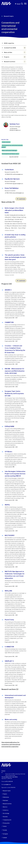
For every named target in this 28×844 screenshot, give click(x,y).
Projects (14, 57)
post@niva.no (7, 784)
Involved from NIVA (14, 48)
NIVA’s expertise (9, 43)
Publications (6, 797)
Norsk (18, 4)
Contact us (5, 810)
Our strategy (6, 813)
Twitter (5, 826)
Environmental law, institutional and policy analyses (12, 146)
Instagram (5, 833)
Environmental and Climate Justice (10, 153)
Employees (5, 800)
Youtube (5, 830)
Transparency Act (7, 819)
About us (5, 806)
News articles (14, 52)
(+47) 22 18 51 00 (9, 781)
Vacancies (5, 816)
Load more (22, 199)
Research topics (9, 16)
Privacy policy (6, 823)
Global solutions (6, 142)
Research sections (14, 61)
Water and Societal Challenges (9, 150)
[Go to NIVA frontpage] (7, 3)
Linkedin (5, 837)
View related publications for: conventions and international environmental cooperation (10, 744)
